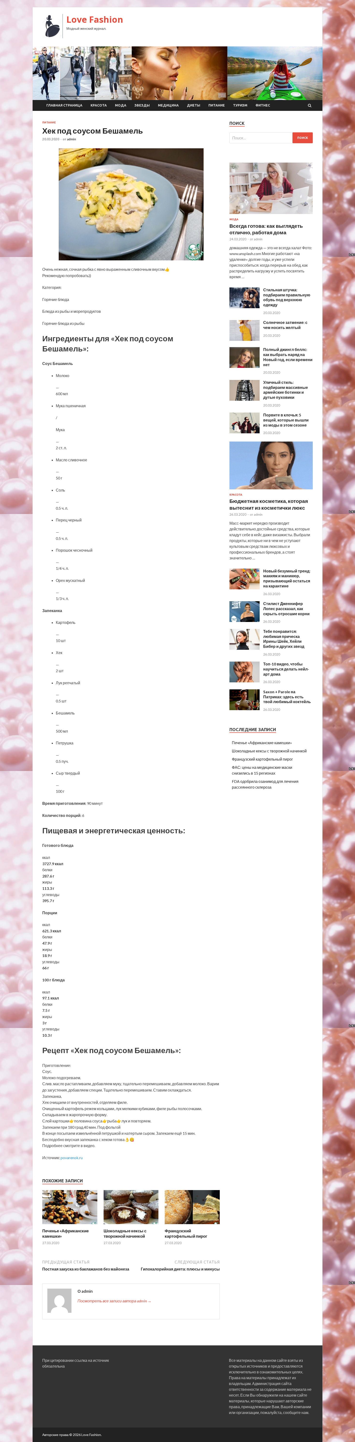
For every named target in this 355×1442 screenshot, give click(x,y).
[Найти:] (271, 137)
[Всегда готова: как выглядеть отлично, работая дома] (271, 215)
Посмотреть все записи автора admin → (114, 1301)
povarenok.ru (72, 1157)
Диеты (193, 105)
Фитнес (263, 105)
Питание (216, 105)
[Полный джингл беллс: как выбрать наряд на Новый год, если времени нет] (244, 366)
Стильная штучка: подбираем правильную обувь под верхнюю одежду (286, 297)
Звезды (142, 105)
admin (71, 139)
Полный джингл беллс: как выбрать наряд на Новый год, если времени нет (287, 357)
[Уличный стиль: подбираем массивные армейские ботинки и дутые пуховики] (244, 399)
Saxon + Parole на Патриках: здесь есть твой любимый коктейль (287, 696)
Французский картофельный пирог (186, 1233)
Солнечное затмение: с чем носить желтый (285, 325)
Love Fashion (94, 19)
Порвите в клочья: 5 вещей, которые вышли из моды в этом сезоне (286, 420)
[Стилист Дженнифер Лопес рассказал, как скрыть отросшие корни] (244, 620)
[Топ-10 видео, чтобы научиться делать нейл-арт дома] (244, 680)
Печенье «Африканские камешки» (262, 742)
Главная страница (64, 105)
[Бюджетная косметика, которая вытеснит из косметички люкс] (271, 490)
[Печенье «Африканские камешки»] (69, 1225)
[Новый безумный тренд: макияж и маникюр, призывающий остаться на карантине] (244, 587)
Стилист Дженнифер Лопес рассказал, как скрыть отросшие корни (286, 608)
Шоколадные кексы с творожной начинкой (125, 1233)
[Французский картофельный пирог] (192, 1225)
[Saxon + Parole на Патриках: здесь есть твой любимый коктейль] (244, 708)
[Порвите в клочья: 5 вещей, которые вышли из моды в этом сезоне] (244, 431)
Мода (120, 105)
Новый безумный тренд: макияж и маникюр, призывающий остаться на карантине (286, 578)
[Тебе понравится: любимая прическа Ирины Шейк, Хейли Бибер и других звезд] (244, 648)
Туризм (240, 105)
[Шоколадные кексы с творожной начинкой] (131, 1225)
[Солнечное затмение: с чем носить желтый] (244, 339)
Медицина (168, 105)
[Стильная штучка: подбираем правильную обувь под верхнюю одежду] (244, 306)
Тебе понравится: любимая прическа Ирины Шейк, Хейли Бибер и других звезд (283, 639)
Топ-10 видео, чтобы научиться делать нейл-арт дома (286, 669)
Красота (99, 105)
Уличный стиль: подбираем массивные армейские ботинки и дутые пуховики (285, 390)
